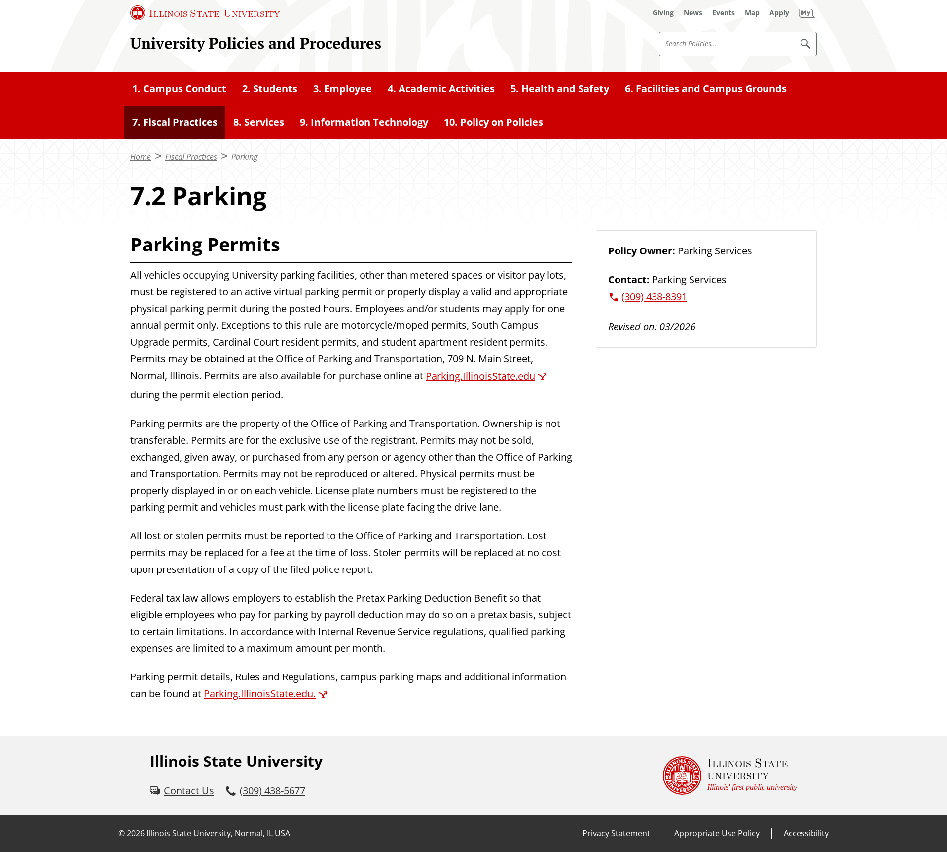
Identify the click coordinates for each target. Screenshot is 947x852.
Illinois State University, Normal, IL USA (218, 833)
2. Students (269, 88)
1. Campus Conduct (179, 88)
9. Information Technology (364, 122)
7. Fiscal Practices (175, 122)
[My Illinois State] (807, 13)
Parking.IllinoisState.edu (480, 376)
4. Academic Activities (441, 88)
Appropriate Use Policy (717, 833)
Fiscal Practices (191, 156)
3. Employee (342, 88)
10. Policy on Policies (493, 122)
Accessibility (806, 833)
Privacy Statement (616, 833)
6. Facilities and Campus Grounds (706, 88)
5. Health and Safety (559, 88)
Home (140, 156)
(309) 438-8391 (654, 296)
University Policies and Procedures (255, 43)
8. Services (258, 122)
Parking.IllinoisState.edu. (260, 693)
